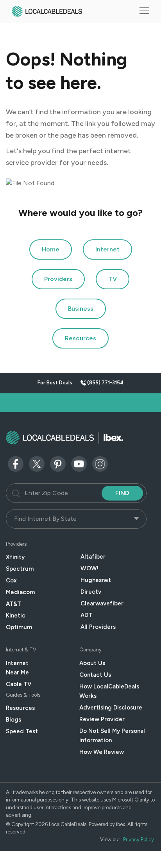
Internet (107, 249)
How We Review (101, 751)
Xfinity (15, 557)
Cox (11, 580)
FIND (122, 493)
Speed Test (22, 731)
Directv (90, 591)
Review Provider (102, 719)
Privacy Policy (138, 839)
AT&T (13, 603)
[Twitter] (37, 463)
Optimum (19, 627)
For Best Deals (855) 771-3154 (80, 383)
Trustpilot (14, 402)
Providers (58, 279)
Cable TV (19, 684)
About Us (92, 663)
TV (112, 279)
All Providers (98, 626)
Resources (80, 338)
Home (50, 249)
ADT (86, 615)
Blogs (13, 719)
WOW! (89, 568)
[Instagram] (100, 463)
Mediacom (20, 592)
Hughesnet (95, 580)
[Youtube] (79, 463)
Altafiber (93, 556)
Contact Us (95, 674)
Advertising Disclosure (110, 707)
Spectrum (20, 568)
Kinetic (15, 615)
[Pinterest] (58, 463)
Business (80, 308)
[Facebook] (15, 463)
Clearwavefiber (101, 603)
